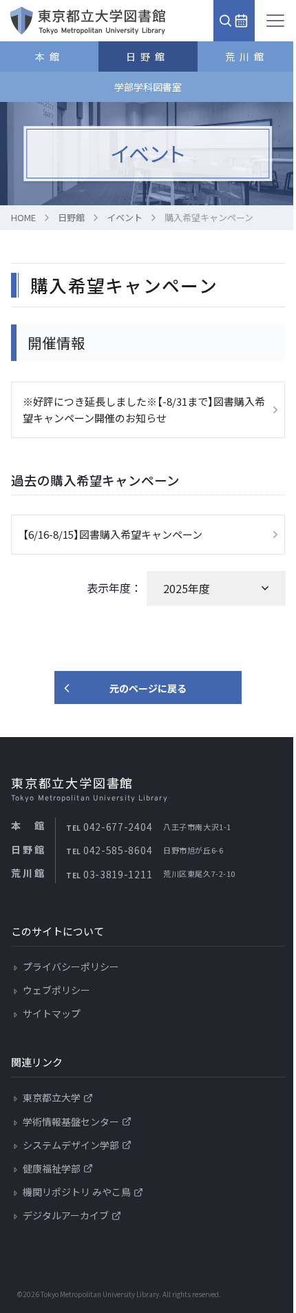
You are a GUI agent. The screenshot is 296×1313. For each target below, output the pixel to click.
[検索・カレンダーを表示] (234, 20)
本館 (49, 56)
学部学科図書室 (148, 87)
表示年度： (114, 588)
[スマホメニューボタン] (275, 20)
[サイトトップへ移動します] (88, 20)
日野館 (147, 56)
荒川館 (246, 56)
